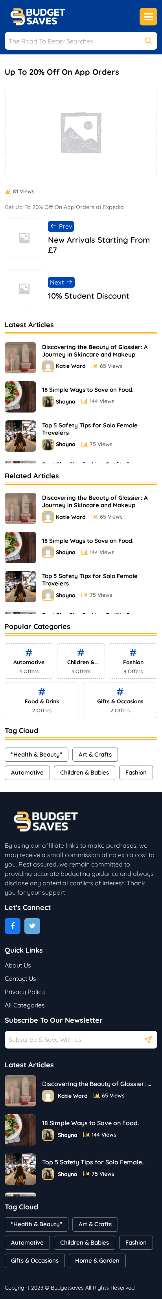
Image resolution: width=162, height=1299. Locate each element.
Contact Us (20, 978)
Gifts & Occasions (35, 1260)
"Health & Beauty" (36, 754)
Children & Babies (84, 772)
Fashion (136, 772)
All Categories (25, 1005)
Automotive (27, 772)
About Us (18, 965)
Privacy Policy (25, 992)
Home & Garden (97, 1260)
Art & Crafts (95, 754)
